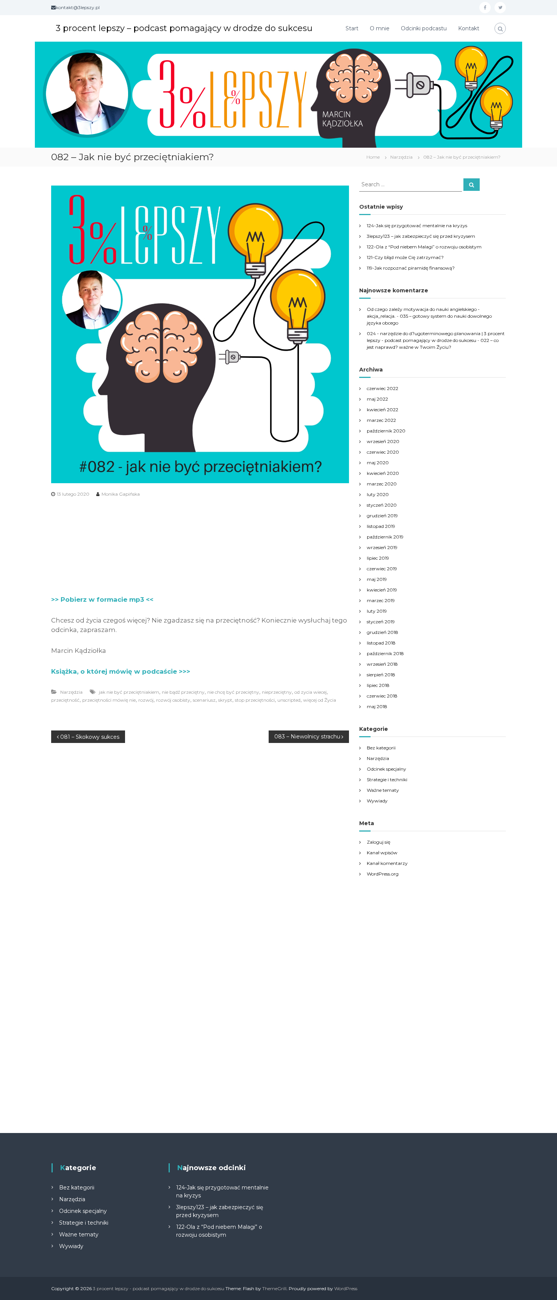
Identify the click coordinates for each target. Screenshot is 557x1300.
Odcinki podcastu (424, 28)
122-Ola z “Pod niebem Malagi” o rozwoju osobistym (424, 247)
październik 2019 (385, 537)
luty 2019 (377, 611)
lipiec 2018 (378, 685)
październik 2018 (385, 653)
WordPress (345, 1288)
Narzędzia (401, 157)
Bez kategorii (381, 748)
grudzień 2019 (382, 515)
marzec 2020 (382, 484)
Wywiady (377, 801)
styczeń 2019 (381, 621)
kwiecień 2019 (382, 590)
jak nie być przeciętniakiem (129, 692)
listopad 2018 (381, 643)
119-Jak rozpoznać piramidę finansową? (411, 268)
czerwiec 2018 (382, 696)
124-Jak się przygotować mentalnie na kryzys (417, 225)
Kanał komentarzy (387, 863)
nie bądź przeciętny (183, 692)
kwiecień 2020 (383, 473)
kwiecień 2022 (382, 409)
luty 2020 (378, 494)
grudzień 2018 (382, 632)
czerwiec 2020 (383, 452)
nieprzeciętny (277, 692)
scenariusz (204, 700)
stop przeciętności (255, 700)
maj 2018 (377, 706)
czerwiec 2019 (382, 568)
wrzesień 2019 (382, 547)
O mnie (380, 28)
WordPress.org (383, 874)
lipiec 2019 (378, 558)
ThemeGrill (274, 1288)
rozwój (145, 700)
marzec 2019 (381, 600)
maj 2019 (377, 579)
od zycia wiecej (310, 692)
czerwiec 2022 (382, 388)
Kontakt (468, 28)
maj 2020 (378, 462)
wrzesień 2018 (382, 664)
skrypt (225, 700)
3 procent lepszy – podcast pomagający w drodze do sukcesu (184, 28)
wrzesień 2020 (383, 441)
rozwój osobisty (173, 700)
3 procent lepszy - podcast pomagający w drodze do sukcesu (158, 1288)
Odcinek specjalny (386, 769)
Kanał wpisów (382, 852)
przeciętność (65, 700)
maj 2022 (377, 399)
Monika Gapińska (121, 494)
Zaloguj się (378, 842)
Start (352, 28)
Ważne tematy (383, 790)
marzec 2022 (381, 420)
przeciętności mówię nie (109, 700)
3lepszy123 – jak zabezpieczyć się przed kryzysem (421, 236)
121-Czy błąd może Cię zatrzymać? (405, 257)
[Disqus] (200, 840)
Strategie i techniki (387, 779)
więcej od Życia (319, 700)
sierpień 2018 (381, 674)
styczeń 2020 (382, 505)
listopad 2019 (381, 526)
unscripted (288, 700)
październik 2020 (386, 431)
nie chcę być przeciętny (233, 692)
